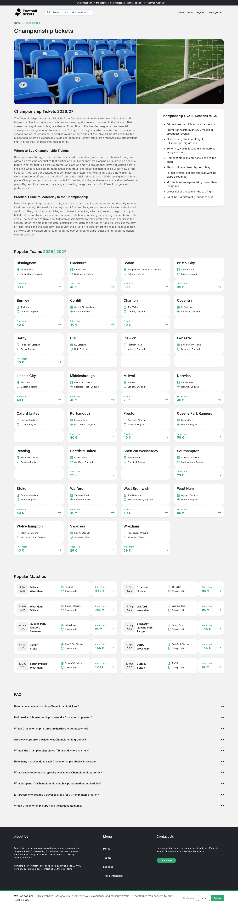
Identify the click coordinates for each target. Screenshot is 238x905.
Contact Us (166, 860)
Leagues (199, 12)
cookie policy (22, 900)
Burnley (85, 137)
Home (181, 12)
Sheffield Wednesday (42, 137)
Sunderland (21, 137)
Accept (217, 898)
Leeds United (126, 134)
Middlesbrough (65, 137)
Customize (188, 898)
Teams (189, 12)
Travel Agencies (215, 12)
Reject (204, 898)
